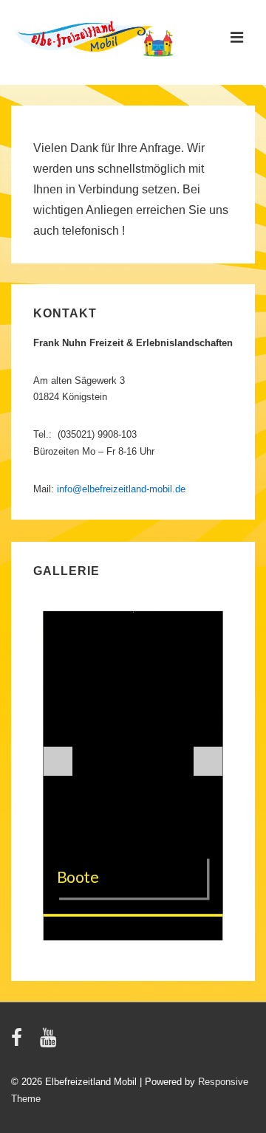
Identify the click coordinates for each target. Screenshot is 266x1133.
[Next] (208, 761)
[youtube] (50, 1042)
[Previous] (58, 761)
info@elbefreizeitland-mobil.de (121, 489)
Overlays (204, 629)
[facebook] (20, 1042)
